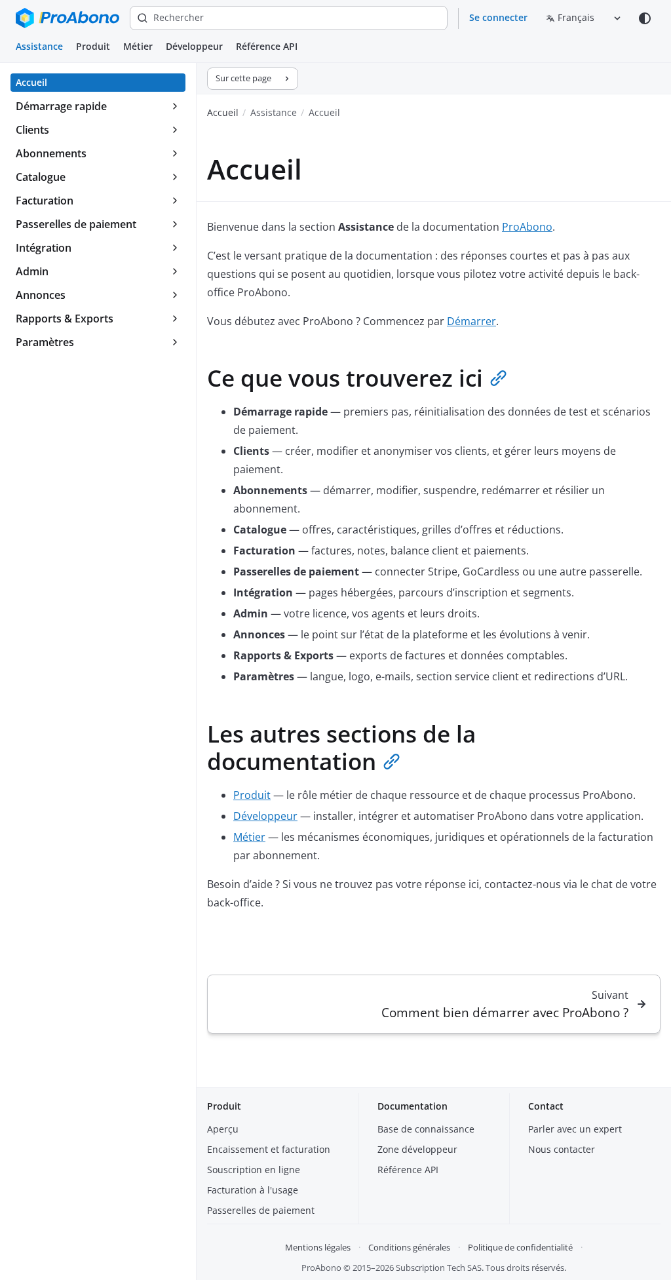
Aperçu (223, 1129)
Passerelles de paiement (261, 1210)
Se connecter (498, 17)
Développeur (194, 46)
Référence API (266, 46)
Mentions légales (318, 1247)
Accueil (223, 112)
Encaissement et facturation (268, 1149)
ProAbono (527, 227)
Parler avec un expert (575, 1129)
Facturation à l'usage (252, 1190)
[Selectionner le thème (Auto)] (644, 18)
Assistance (39, 46)
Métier (138, 46)
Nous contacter (561, 1149)
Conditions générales (409, 1247)
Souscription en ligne (253, 1169)
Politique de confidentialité (520, 1247)
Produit (93, 46)
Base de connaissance (425, 1129)
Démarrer (471, 321)
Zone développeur (417, 1149)
